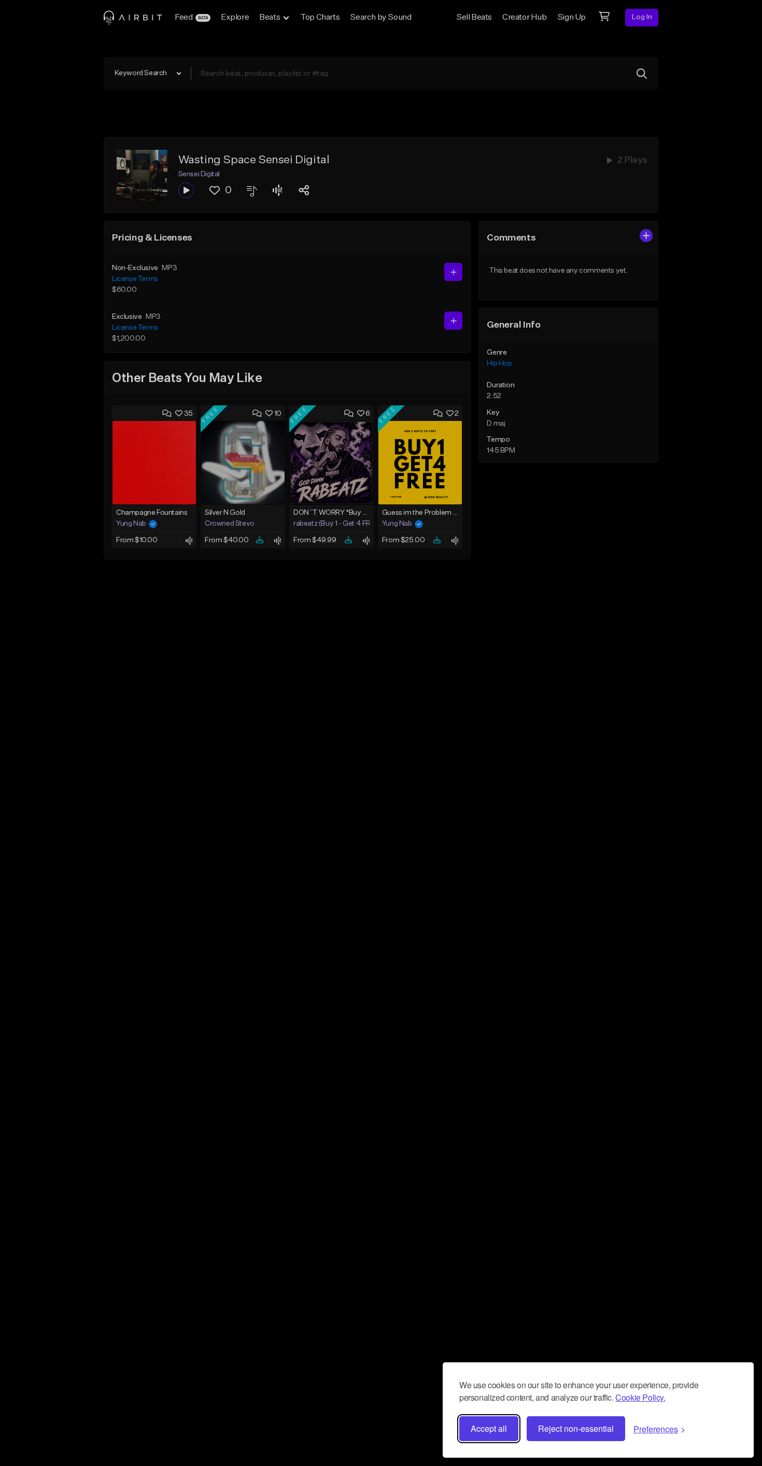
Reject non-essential (576, 1428)
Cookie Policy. (640, 1397)
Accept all (489, 1428)
